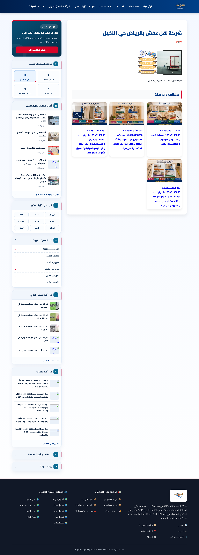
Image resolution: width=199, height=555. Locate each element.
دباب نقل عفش (37, 269)
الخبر (37, 221)
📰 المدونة (151, 537)
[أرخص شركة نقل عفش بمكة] (53, 150)
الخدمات (120, 6)
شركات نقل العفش (85, 6)
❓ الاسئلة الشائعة (148, 531)
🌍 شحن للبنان (33, 517)
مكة (21, 214)
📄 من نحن (182, 525)
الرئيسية (148, 6)
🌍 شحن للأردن (33, 499)
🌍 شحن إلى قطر (60, 505)
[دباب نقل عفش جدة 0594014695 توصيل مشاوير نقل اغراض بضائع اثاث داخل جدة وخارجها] (53, 120)
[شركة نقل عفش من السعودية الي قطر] (54, 339)
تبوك (21, 228)
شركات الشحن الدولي (59, 6)
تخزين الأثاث (37, 262)
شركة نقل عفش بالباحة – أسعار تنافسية (31, 134)
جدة (37, 214)
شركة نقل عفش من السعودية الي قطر (33, 339)
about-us (134, 6)
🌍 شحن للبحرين (60, 511)
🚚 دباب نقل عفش (113, 511)
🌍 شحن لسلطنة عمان (29, 505)
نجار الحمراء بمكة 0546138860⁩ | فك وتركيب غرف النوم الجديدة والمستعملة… (32, 407)
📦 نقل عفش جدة (88, 499)
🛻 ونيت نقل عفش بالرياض (85, 511)
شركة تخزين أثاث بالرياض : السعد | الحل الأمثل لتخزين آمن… (30, 161)
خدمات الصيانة (36, 6)
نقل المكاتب (37, 282)
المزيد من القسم (37, 360)
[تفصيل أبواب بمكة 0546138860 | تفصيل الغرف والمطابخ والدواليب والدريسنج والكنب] (54, 383)
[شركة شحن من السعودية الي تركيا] (54, 350)
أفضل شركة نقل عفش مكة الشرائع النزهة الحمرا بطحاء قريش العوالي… (30, 178)
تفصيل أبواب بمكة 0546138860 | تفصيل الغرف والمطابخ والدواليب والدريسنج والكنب (33, 383)
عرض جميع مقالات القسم (37, 194)
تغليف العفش (37, 256)
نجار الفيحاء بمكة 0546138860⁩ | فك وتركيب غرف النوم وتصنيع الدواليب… (31, 420)
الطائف (52, 228)
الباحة (37, 228)
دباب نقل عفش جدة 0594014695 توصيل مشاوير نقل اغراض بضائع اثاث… (31, 118)
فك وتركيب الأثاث (37, 249)
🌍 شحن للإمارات (60, 499)
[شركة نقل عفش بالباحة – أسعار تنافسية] (53, 136)
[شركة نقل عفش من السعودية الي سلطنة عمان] (54, 317)
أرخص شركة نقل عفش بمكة (33, 148)
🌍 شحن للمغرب (60, 523)
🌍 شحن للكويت (32, 511)
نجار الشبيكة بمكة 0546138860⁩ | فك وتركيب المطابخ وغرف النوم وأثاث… (32, 395)
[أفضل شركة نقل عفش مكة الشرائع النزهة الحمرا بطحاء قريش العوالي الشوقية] (53, 180)
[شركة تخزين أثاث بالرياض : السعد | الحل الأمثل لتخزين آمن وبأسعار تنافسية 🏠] (53, 164)
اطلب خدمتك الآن (37, 50)
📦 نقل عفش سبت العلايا (85, 505)
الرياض (52, 214)
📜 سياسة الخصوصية (147, 525)
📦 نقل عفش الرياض (112, 499)
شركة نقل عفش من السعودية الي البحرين (33, 305)
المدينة (21, 221)
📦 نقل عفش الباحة (112, 505)
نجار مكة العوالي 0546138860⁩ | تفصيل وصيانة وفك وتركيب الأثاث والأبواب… (31, 432)
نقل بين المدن (37, 275)
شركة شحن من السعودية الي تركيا (32, 350)
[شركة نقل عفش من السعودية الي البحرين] (54, 306)
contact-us (105, 6)
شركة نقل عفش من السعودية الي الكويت (33, 328)
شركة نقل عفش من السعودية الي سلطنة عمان (33, 316)
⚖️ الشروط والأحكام (178, 537)
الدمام (52, 221)
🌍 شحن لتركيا (61, 517)
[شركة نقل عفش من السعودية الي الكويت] (54, 328)
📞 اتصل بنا (182, 531)
